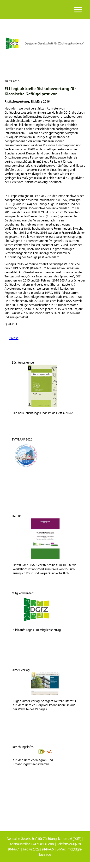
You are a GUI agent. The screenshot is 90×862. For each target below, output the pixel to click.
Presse (11, 338)
